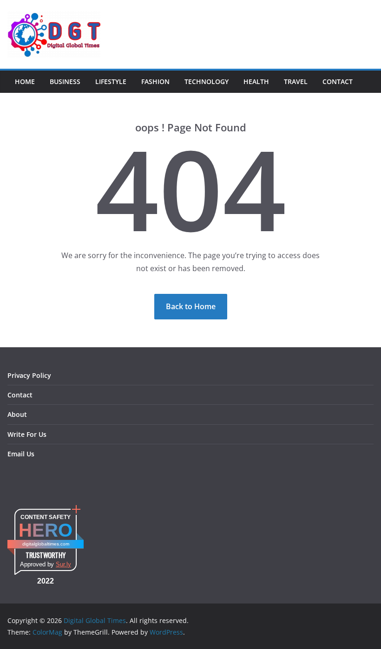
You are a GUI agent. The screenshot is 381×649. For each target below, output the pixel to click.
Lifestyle (110, 81)
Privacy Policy (29, 375)
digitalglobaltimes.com (45, 543)
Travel (296, 81)
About (17, 414)
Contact (337, 81)
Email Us (20, 453)
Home (25, 81)
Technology (206, 81)
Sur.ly (63, 564)
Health (256, 81)
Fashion (155, 81)
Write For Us (26, 434)
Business (65, 81)
